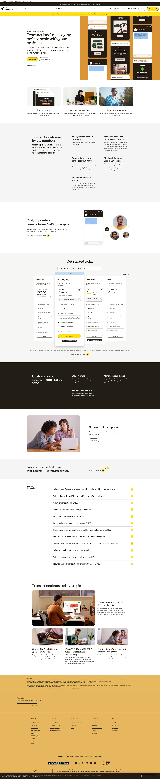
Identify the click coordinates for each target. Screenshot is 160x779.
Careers (94, 730)
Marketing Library (54, 722)
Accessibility (95, 733)
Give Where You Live (97, 728)
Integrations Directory (55, 730)
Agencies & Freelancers (76, 722)
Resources (45, 8)
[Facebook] (76, 763)
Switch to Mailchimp (58, 8)
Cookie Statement (35, 776)
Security (33, 738)
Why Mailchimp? (35, 722)
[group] (116, 8)
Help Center (115, 728)
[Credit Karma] (18, 1)
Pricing (68, 8)
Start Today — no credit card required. (90, 4)
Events (72, 728)
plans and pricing (76, 687)
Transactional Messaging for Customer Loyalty (110, 603)
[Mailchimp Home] (7, 9)
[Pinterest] (95, 763)
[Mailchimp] (32, 1)
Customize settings (148, 775)
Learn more (127, 350)
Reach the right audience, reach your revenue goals (30, 700)
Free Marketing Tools (55, 725)
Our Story (94, 722)
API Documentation (95, 470)
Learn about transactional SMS (36, 235)
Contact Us (114, 722)
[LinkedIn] (87, 763)
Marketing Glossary (55, 728)
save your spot (103, 14)
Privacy (103, 771)
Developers (73, 725)
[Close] (157, 776)
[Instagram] (83, 763)
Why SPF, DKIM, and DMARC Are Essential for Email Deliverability (78, 652)
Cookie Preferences (116, 771)
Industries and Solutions (21, 8)
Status (32, 741)
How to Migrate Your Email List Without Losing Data (111, 650)
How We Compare (35, 733)
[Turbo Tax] (11, 1)
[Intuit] (4, 1)
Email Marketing (35, 728)
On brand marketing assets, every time (27, 703)
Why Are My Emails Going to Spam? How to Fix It (45, 650)
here (55, 686)
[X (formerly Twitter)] (79, 763)
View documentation (32, 65)
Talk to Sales (44, 59)
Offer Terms (43, 350)
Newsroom (94, 725)
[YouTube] (91, 763)
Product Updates (35, 725)
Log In (142, 8)
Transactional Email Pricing (97, 468)
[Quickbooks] (25, 1)
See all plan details (78, 354)
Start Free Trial (153, 8)
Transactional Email (35, 730)
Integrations (35, 8)
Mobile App (33, 743)
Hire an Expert (115, 725)
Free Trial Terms (35, 350)
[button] (116, 8)
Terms (106, 771)
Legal (110, 771)
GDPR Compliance (35, 735)
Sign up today (32, 59)
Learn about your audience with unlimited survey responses (32, 705)
